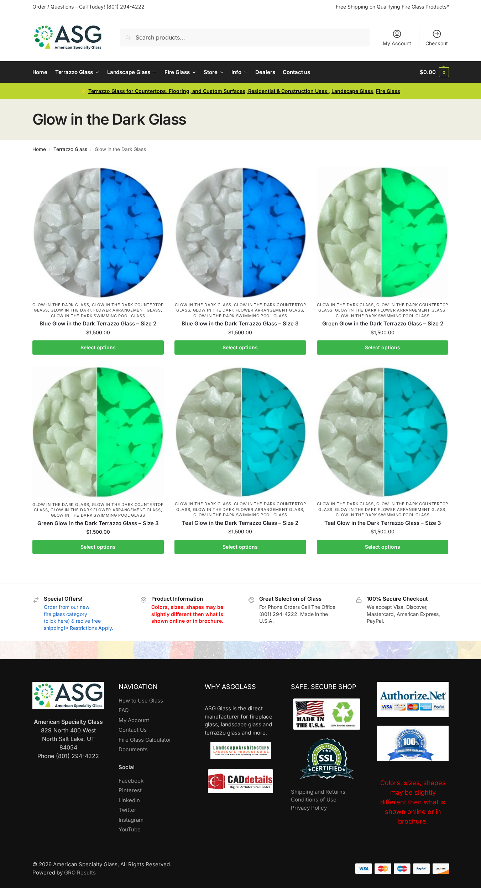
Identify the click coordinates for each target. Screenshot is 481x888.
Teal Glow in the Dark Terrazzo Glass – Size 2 (240, 522)
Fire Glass (388, 91)
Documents (133, 749)
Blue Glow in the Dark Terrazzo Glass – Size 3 (240, 323)
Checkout (436, 43)
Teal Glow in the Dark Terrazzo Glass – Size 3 (382, 522)
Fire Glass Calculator (145, 739)
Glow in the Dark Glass (60, 304)
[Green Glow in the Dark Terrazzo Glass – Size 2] (383, 232)
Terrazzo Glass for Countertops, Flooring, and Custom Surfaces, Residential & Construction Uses (208, 91)
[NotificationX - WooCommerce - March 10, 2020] (374, 850)
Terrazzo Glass (70, 149)
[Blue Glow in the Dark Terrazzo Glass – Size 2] (98, 232)
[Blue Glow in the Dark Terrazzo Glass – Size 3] (240, 232)
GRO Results (80, 872)
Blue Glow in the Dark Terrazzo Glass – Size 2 (98, 323)
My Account (397, 43)
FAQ (124, 710)
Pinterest (130, 790)
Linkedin (129, 800)
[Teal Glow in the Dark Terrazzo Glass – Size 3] (383, 432)
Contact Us (133, 729)
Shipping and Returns (318, 791)
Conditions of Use (313, 799)
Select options (98, 347)
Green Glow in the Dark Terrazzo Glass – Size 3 (98, 523)
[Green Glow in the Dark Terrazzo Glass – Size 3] (98, 432)
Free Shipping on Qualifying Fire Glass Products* (392, 7)
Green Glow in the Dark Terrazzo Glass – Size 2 (382, 323)
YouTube (130, 829)
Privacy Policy (309, 807)
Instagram (131, 819)
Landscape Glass (352, 91)
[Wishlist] (153, 178)
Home (39, 149)
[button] (434, 72)
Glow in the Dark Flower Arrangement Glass (106, 310)
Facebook (131, 780)
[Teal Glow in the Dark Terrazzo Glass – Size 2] (240, 432)
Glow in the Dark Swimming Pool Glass (98, 315)
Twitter (127, 809)
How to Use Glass (141, 700)
